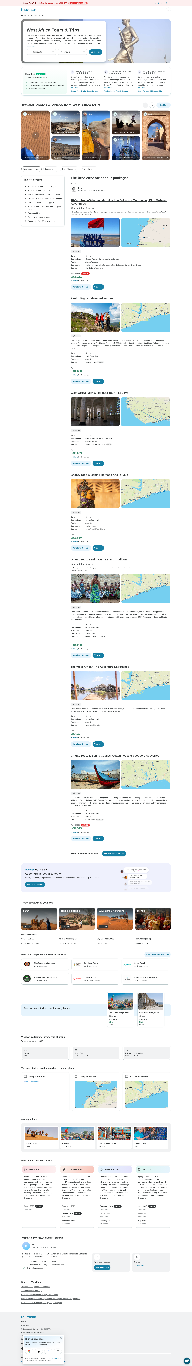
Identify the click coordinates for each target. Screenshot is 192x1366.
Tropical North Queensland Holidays (35, 1287)
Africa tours (29, 15)
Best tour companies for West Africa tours (44, 194)
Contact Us (25, 1326)
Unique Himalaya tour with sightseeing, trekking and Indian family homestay (51, 1299)
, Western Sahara (98, 259)
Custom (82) (102, 943)
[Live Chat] (187, 1361)
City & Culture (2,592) (105, 939)
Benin (87, 356)
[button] (121, 281)
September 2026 (68, 1206)
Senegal (88, 438)
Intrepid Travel (90, 362)
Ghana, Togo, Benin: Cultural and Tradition (83, 91)
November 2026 (68, 1221)
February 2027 (106, 1221)
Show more (28, 1198)
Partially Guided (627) (30, 943)
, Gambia (94, 438)
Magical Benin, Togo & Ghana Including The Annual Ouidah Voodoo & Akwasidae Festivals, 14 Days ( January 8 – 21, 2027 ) (118, 91)
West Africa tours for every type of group (43, 202)
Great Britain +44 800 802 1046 (32, 1332)
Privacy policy (56, 1358)
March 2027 (142, 1206)
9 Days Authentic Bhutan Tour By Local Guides (39, 1295)
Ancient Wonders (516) (68, 939)
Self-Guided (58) (141, 943)
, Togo (91, 356)
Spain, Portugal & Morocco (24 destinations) (149, 91)
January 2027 (105, 1213)
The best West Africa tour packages (42, 186)
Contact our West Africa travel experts (42, 221)
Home (23, 15)
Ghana (87, 520)
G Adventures (90, 819)
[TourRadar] (29, 9)
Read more (31, 47)
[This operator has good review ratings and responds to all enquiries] (109, 444)
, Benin (110, 438)
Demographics (34, 213)
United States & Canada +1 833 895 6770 (36, 1329)
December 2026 (106, 1206)
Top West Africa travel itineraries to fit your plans (44, 208)
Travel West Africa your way (39, 190)
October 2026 (67, 1213)
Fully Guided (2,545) (143, 939)
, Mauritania (108, 259)
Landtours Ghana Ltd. (93, 725)
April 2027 (142, 1213)
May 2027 (142, 1221)
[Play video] (35, 135)
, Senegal (115, 259)
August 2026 (29, 1206)
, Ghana (96, 356)
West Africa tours (39, 15)
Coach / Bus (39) (28, 939)
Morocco (88, 259)
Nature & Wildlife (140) (68, 943)
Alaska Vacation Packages (31, 1291)
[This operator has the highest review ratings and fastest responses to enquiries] (100, 362)
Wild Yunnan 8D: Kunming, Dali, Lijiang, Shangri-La (41, 1303)
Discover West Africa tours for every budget (45, 198)
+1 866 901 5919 (163, 3)
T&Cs (50, 1358)
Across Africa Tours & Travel (95, 444)
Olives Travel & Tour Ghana (95, 529)
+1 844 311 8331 (140, 1266)
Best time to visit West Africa (39, 217)
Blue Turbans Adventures (94, 268)
